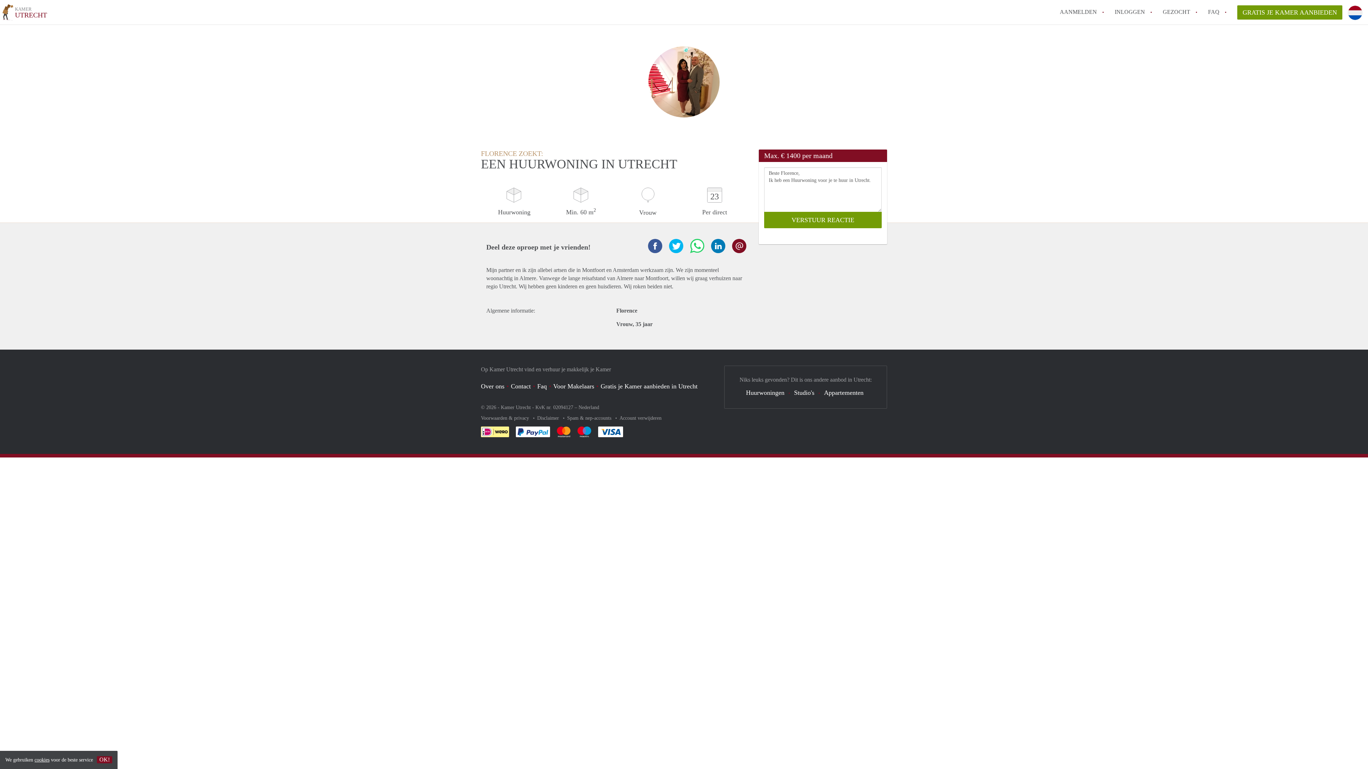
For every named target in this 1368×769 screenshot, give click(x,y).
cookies (42, 760)
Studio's (804, 392)
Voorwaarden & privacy (505, 418)
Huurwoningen (765, 392)
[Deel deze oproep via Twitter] (676, 246)
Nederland (589, 407)
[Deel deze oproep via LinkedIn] (718, 246)
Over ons (492, 386)
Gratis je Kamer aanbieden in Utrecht (649, 386)
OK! (104, 760)
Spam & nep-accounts (590, 418)
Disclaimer (548, 418)
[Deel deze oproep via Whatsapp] (697, 246)
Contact (521, 386)
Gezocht (1176, 12)
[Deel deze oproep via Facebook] (655, 246)
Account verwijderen (641, 418)
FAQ (1213, 12)
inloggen (1130, 12)
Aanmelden (1078, 12)
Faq (542, 386)
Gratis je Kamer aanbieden (1290, 12)
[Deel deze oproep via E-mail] (739, 246)
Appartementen (844, 392)
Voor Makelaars (573, 386)
